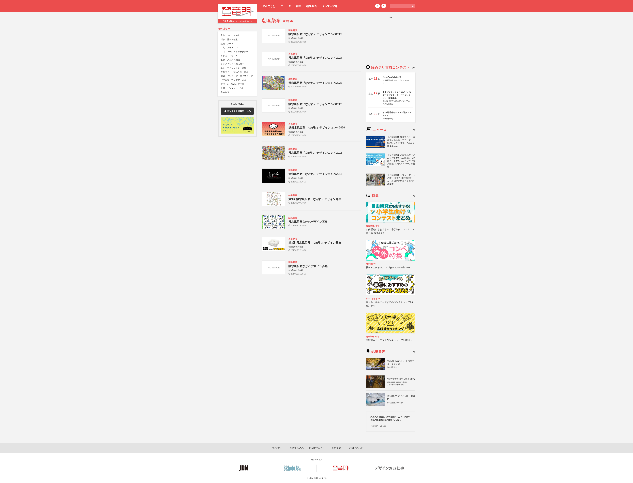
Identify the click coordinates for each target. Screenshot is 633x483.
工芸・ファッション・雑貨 (233, 68)
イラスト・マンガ (229, 56)
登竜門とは (269, 6)
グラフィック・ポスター (232, 64)
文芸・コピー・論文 (230, 35)
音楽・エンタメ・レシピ (232, 88)
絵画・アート (227, 43)
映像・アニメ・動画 (230, 60)
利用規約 (336, 448)
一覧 (413, 130)
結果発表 (311, 6)
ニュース (286, 6)
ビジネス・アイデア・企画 (233, 80)
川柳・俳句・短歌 (229, 39)
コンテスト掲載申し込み (239, 111)
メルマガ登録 (330, 6)
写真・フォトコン (229, 47)
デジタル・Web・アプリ (232, 84)
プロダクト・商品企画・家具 (234, 72)
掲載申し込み (297, 448)
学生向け (225, 92)
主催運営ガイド (316, 448)
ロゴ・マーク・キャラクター (234, 51)
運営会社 (277, 448)
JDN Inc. (323, 478)
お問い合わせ (356, 448)
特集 (298, 6)
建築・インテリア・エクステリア (237, 76)
